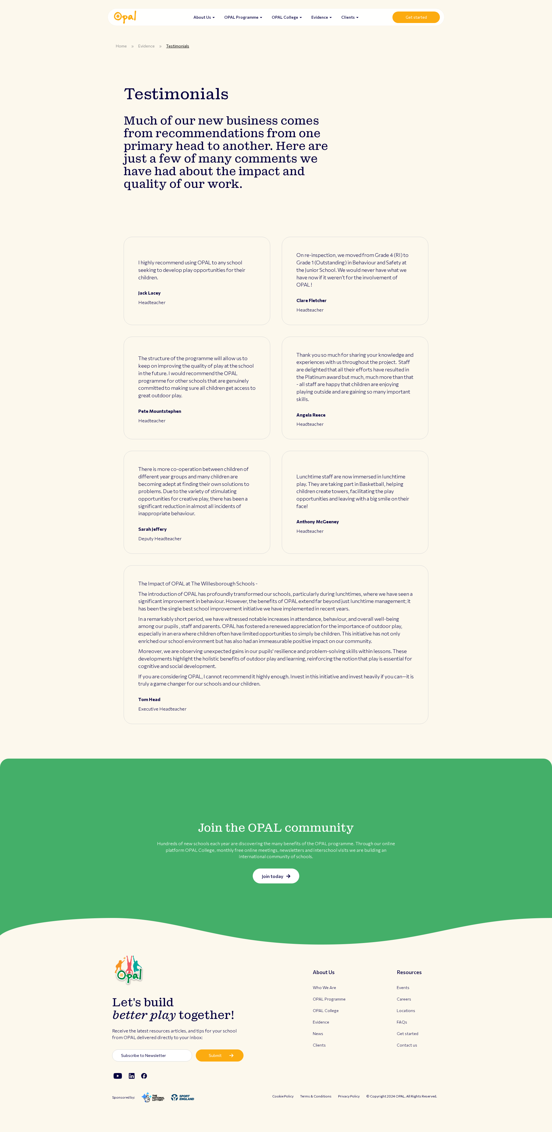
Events (403, 987)
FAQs (402, 1022)
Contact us (407, 1045)
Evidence (320, 17)
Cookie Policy (283, 1096)
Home (121, 45)
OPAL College (285, 17)
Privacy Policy (349, 1096)
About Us (202, 17)
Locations (406, 1010)
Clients (348, 17)
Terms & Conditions (315, 1096)
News (318, 1033)
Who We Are (324, 987)
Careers (404, 999)
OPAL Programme (241, 17)
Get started (416, 17)
